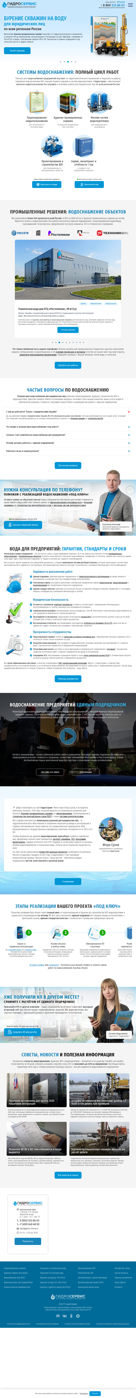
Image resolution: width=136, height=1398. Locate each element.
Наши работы (120, 1282)
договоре (111, 649)
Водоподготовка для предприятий (18, 1282)
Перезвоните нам (91, 184)
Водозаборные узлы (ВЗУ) (14, 1278)
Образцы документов (68, 679)
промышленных (115, 554)
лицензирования (120, 583)
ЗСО (73, 839)
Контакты (118, 1287)
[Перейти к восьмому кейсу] (76, 342)
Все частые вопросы (68, 465)
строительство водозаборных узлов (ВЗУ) (32, 816)
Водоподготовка (100, 303)
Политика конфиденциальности (18, 1324)
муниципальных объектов (30, 556)
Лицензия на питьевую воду (51, 1273)
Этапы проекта (68, 332)
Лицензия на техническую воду (53, 1268)
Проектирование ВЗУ (86, 1268)
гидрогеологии (105, 583)
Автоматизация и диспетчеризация (92, 1278)
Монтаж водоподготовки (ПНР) (90, 1282)
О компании (86, 772)
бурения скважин (78, 418)
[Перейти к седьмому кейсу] (73, 342)
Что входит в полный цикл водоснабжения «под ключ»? (32, 427)
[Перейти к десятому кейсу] (83, 342)
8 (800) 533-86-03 (29, 1220)
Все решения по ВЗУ (17, 51)
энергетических (10, 556)
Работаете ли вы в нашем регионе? (22, 451)
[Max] (78, 1316)
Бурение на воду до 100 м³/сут (52, 1278)
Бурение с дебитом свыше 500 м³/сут (55, 1287)
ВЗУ (89, 303)
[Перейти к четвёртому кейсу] (63, 342)
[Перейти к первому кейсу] (52, 342)
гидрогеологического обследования (94, 577)
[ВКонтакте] (64, 1316)
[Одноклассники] (71, 1316)
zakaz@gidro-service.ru (29, 1229)
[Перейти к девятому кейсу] (80, 342)
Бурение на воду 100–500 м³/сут (53, 1282)
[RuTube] (58, 1316)
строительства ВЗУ (95, 418)
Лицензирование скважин (15, 1268)
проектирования (40, 585)
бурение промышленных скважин (37, 813)
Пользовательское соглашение (47, 1324)
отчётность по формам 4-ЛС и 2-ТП (98, 623)
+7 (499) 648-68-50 (29, 1224)
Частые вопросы (121, 1273)
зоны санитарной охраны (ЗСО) (96, 655)
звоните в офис (30, 950)
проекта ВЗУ (86, 617)
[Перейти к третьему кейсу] (59, 342)
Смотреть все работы (68, 365)
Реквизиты (28, 1241)
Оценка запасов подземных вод (17, 1287)
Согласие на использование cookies (77, 1324)
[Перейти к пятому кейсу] (66, 342)
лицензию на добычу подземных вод (79, 637)
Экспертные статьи (122, 1268)
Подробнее (84, 1394)
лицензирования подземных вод (66, 502)
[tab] (60, 62)
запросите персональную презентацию (38, 355)
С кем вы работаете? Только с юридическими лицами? (31, 412)
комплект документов (63, 605)
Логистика (113, 303)
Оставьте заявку (36, 965)
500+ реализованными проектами (72, 663)
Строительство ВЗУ (85, 1273)
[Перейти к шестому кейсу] (69, 342)
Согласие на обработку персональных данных (112, 1324)
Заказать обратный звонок (25, 525)
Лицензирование (68, 303)
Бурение (81, 303)
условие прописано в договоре (70, 352)
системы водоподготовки (71, 816)
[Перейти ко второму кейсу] (56, 342)
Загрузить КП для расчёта (25, 1032)
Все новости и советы (68, 1175)
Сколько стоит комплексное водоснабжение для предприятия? (35, 435)
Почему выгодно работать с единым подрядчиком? (30, 443)
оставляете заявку (14, 950)
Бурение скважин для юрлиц (16, 1273)
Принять (95, 1394)
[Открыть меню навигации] (130, 5)
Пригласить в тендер (48, 184)
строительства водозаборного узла (34, 505)
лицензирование (64, 813)
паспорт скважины (61, 839)
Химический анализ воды (88, 1287)
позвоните (54, 965)
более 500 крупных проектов (53, 852)
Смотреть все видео (50, 772)
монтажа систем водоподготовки (70, 505)
